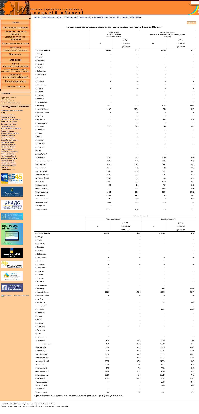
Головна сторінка (40, 17)
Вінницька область (8, 115)
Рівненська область (8, 147)
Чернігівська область (8, 165)
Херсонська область (8, 156)
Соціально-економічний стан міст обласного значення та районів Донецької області (110, 17)
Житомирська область (9, 122)
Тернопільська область (9, 151)
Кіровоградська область (10, 133)
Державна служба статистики (12, 110)
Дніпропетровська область (11, 119)
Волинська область (8, 117)
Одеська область (7, 142)
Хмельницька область (9, 158)
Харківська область (8, 154)
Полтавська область (8, 145)
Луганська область (8, 135)
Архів (190, 23)
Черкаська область (8, 161)
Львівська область (8, 138)
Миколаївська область (9, 140)
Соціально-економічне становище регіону (62, 17)
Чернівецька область (8, 163)
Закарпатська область (9, 124)
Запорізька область (8, 126)
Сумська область (7, 149)
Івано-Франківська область (11, 128)
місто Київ (4, 167)
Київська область (7, 131)
